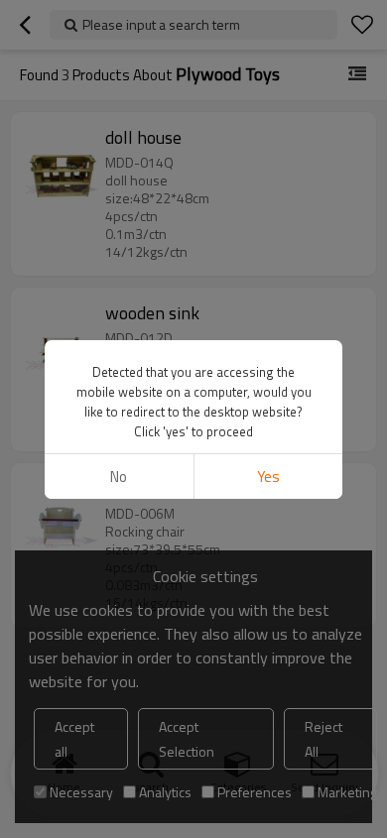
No (118, 476)
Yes (268, 476)
